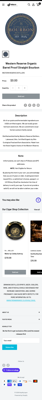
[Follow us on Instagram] (3, 365)
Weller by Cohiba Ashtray (14, 254)
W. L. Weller (9, 251)
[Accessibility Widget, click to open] (38, 200)
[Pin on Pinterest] (29, 105)
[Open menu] (3, 5)
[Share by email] (38, 105)
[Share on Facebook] (25, 105)
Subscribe (10, 347)
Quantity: (5, 88)
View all (37, 209)
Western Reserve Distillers (13, 73)
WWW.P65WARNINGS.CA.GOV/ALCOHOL (21, 300)
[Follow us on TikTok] (8, 365)
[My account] (33, 4)
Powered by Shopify (21, 395)
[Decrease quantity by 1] (13, 88)
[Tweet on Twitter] (34, 105)
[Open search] (29, 4)
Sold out (21, 96)
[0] (38, 4)
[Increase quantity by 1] (24, 88)
